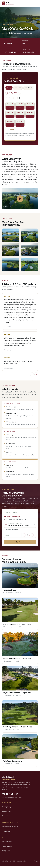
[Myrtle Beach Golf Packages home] (10, 3)
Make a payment (7, 846)
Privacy (36, 861)
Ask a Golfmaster (7, 841)
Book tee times (6, 811)
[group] (20, 332)
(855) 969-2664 (10, 794)
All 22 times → (10, 130)
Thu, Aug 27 (28, 88)
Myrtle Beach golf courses (10, 826)
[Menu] (37, 3)
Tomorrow (18, 88)
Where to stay (6, 831)
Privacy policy (6, 851)
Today (9, 88)
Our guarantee (6, 816)
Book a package (7, 807)
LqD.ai (24, 861)
